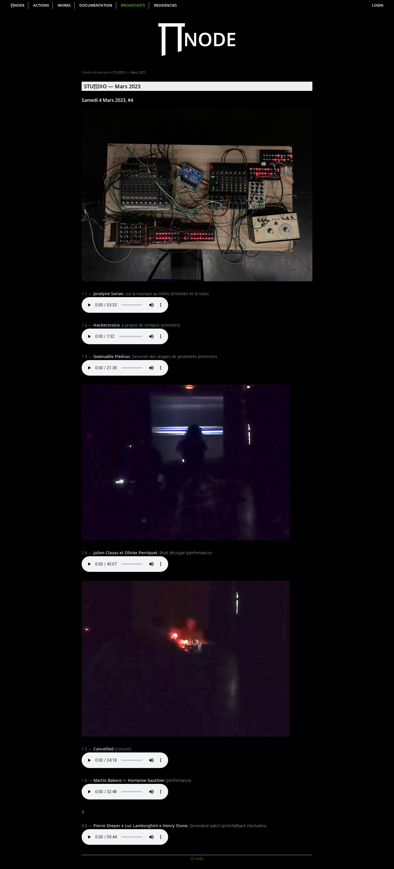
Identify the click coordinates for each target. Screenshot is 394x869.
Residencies (165, 5)
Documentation (95, 5)
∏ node (197, 858)
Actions (41, 5)
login (377, 5)
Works (64, 5)
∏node (18, 5)
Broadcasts (133, 5)
